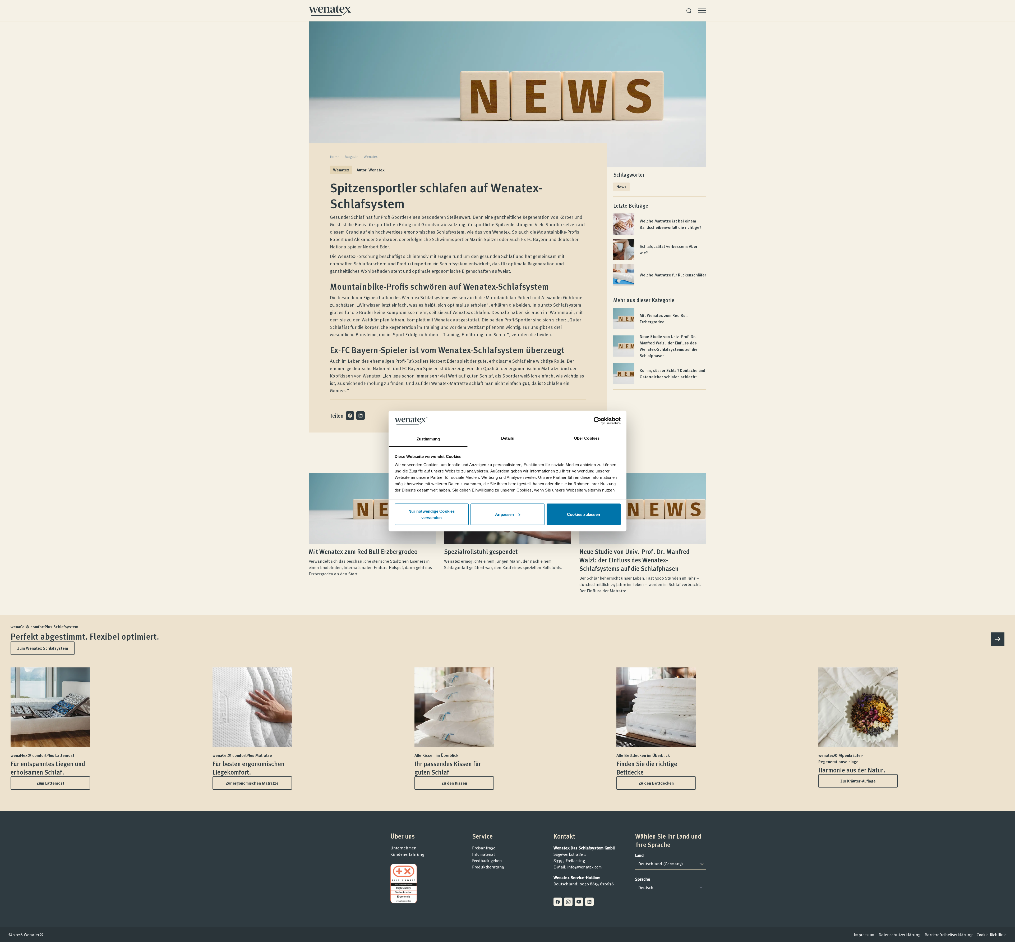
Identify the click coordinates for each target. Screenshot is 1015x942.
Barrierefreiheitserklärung (948, 934)
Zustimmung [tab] (428, 439)
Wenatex (371, 156)
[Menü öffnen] (702, 10)
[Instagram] (568, 902)
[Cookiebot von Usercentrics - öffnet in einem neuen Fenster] (597, 421)
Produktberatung (488, 867)
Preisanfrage (483, 848)
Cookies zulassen (583, 514)
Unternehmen (403, 848)
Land (639, 855)
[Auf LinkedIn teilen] (360, 415)
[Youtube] (579, 902)
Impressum (864, 934)
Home (334, 156)
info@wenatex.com (585, 867)
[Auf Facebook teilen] (350, 415)
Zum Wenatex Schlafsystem (42, 648)
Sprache (642, 879)
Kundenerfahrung (407, 854)
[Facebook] (557, 902)
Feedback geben (487, 860)
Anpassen (504, 514)
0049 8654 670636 (597, 884)
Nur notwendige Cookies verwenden (431, 514)
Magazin (351, 156)
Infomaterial (483, 854)
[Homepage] (330, 10)
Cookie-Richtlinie (992, 934)
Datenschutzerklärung (899, 934)
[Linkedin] (589, 902)
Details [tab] (507, 438)
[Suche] (688, 10)
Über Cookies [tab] (586, 438)
